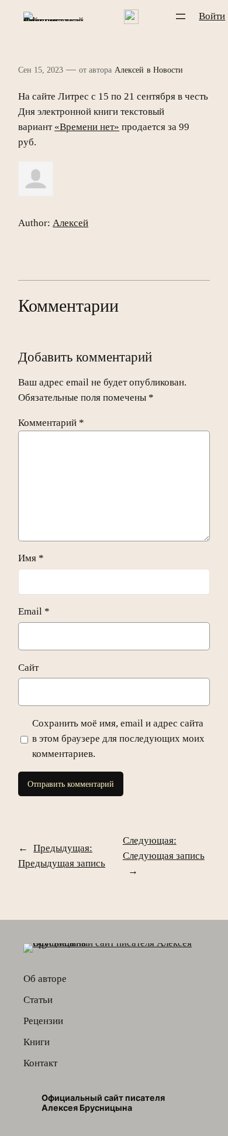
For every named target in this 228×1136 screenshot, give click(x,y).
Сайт (28, 667)
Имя (31, 558)
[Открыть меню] (181, 16)
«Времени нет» (86, 126)
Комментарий (51, 422)
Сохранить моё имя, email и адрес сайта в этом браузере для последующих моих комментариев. (118, 738)
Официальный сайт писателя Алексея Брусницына (103, 1103)
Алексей (129, 69)
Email (34, 611)
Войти (212, 16)
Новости (168, 69)
